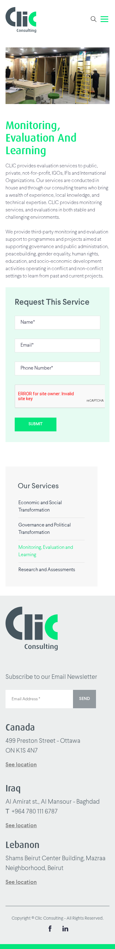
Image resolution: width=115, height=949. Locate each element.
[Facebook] (50, 930)
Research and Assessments (46, 570)
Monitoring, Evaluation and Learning (45, 551)
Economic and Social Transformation (40, 506)
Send (84, 699)
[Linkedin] (65, 930)
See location (21, 765)
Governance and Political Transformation (44, 529)
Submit (36, 424)
